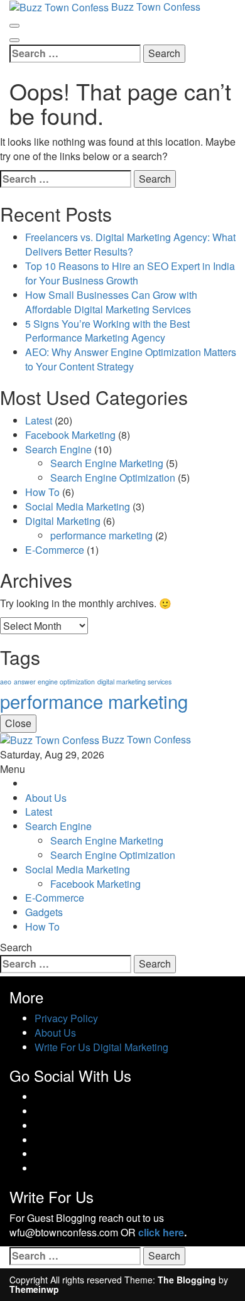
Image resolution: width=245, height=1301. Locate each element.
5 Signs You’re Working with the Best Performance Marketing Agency (107, 330)
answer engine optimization (54, 681)
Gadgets (44, 912)
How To (42, 492)
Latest (38, 420)
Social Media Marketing (77, 506)
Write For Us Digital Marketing (101, 1047)
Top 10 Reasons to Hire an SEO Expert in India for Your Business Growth (130, 273)
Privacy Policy (66, 1018)
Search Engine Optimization (112, 477)
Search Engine (58, 449)
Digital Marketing (63, 521)
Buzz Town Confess (146, 739)
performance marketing (101, 535)
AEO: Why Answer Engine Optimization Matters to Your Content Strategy (130, 359)
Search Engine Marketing (106, 463)
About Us (46, 798)
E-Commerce (54, 550)
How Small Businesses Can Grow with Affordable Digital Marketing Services (111, 302)
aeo (5, 681)
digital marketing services (134, 681)
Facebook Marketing (70, 435)
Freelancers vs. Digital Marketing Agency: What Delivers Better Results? (130, 244)
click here (161, 1232)
